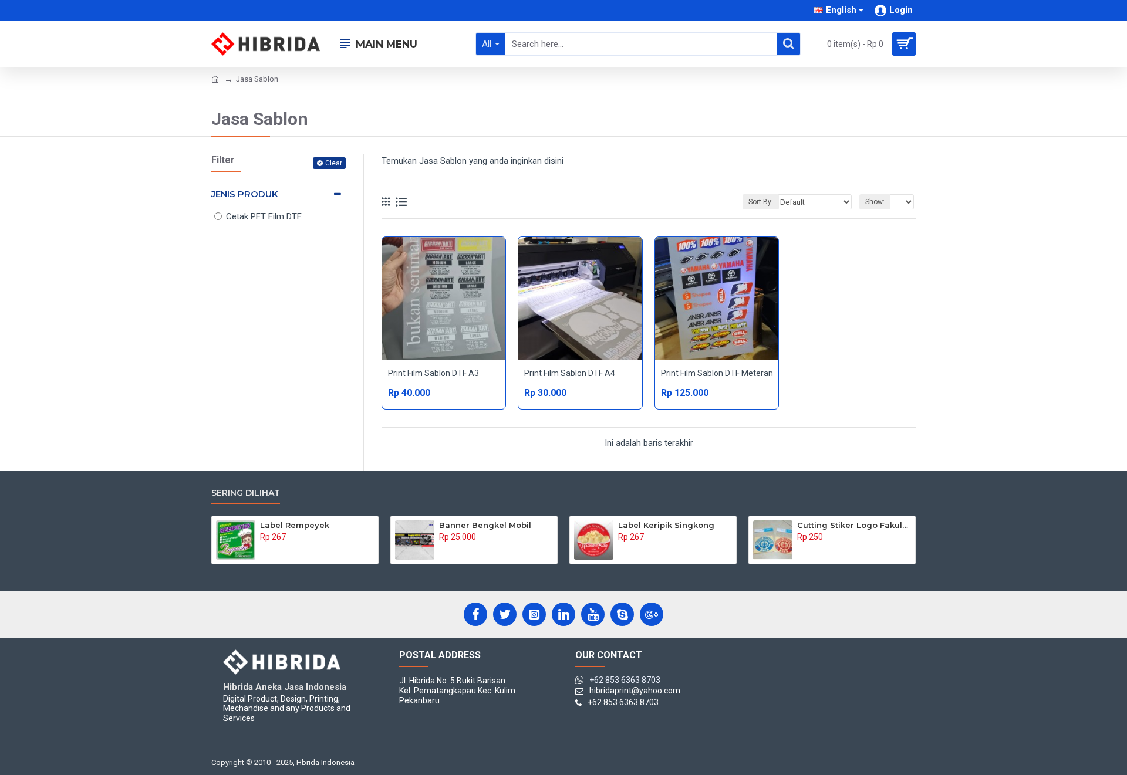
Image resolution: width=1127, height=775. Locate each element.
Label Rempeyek (294, 525)
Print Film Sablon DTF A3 (433, 373)
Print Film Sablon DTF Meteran (717, 373)
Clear (333, 163)
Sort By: (760, 202)
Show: (875, 202)
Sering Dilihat (245, 493)
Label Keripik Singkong (666, 525)
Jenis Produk (244, 193)
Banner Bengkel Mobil (485, 525)
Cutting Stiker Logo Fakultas (854, 525)
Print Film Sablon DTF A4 (569, 373)
